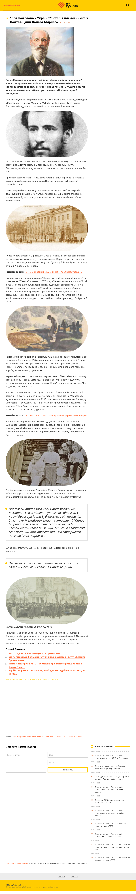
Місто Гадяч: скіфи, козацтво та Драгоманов (35, 653)
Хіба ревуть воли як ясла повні (69, 736)
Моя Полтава (10, 863)
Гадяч (14, 736)
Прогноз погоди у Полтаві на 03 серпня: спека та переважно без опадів (109, 813)
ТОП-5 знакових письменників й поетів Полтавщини (53, 271)
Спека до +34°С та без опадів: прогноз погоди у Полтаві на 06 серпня (112, 777)
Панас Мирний (43, 736)
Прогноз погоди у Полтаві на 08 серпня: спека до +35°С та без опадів (111, 756)
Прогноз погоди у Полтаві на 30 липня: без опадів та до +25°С (112, 858)
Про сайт (74, 876)
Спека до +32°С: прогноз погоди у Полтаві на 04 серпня (110, 801)
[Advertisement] (47, 708)
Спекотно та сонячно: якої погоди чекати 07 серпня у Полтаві (110, 767)
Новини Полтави (12, 5)
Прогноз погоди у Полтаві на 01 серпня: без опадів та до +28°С (109, 835)
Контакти (61, 876)
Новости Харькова (104, 746)
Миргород (31, 736)
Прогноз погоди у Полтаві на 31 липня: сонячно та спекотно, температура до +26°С (112, 847)
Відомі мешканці (23, 863)
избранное (21, 736)
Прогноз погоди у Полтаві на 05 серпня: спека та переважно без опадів (109, 789)
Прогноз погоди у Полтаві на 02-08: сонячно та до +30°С (111, 824)
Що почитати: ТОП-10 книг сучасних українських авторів (56, 415)
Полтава (53, 736)
